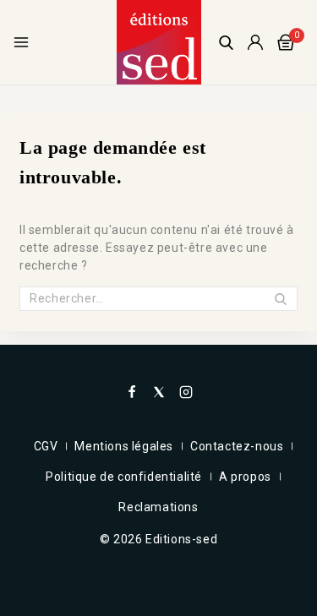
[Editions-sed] (159, 42)
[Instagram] (185, 392)
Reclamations (158, 507)
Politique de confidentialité (124, 476)
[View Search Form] (226, 42)
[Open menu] (21, 42)
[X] (158, 392)
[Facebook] (131, 392)
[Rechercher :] (158, 298)
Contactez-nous (236, 446)
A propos (245, 476)
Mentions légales (123, 446)
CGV (46, 446)
